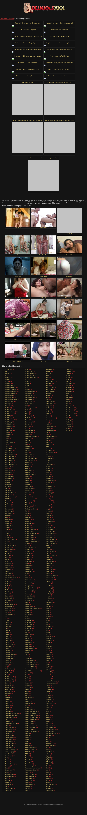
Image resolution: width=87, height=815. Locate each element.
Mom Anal (48, 379)
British (7, 594)
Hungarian (28, 628)
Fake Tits (27, 438)
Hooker (27, 610)
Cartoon (7, 630)
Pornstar (48, 501)
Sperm (47, 661)
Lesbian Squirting (30, 727)
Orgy (47, 440)
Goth (26, 563)
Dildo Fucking (9, 774)
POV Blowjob (49, 452)
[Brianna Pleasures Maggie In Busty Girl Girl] (27, 39)
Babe (6, 501)
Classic (7, 661)
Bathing (7, 523)
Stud (47, 693)
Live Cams (28, 735)
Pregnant (48, 507)
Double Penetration (30, 377)
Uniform (68, 369)
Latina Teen (28, 703)
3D (6, 371)
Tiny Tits (48, 760)
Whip (67, 400)
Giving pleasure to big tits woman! (27, 76)
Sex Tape (48, 598)
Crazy (6, 709)
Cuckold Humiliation (11, 723)
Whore (68, 402)
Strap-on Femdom (51, 681)
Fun (26, 511)
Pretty (47, 509)
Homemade (28, 606)
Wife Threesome (70, 416)
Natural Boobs (50, 402)
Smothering (49, 640)
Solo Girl (48, 652)
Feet (26, 452)
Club (6, 675)
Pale (47, 454)
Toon (47, 776)
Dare (6, 768)
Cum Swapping (9, 752)
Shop (47, 610)
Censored (8, 640)
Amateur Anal (9, 385)
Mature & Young (29, 774)
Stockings (48, 673)
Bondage (7, 580)
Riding (47, 557)
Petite (47, 474)
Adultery (7, 379)
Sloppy (48, 632)
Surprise (48, 701)
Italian (27, 652)
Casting (7, 634)
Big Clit (7, 541)
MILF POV (28, 752)
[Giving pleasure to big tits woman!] (27, 78)
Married (27, 760)
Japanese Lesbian (30, 665)
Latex (26, 699)
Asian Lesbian (9, 460)
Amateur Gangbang (10, 389)
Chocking (8, 650)
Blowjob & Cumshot (10, 578)
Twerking (48, 788)
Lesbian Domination (31, 713)
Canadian (8, 626)
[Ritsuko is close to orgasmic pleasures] (27, 26)
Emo (26, 406)
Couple (7, 705)
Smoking (48, 638)
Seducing (48, 592)
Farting (27, 442)
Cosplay (7, 697)
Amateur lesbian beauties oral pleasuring (43, 158)
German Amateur (30, 529)
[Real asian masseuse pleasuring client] (59, 99)
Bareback (8, 519)
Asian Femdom (9, 456)
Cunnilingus (8, 756)
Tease (47, 721)
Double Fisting (29, 375)
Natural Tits (49, 404)
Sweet (47, 705)
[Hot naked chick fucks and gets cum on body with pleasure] (27, 59)
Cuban (7, 719)
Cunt (6, 758)
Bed (6, 531)
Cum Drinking (9, 729)
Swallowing (49, 703)
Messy (27, 782)
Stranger (48, 677)
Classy (7, 665)
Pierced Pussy (50, 480)
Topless (48, 778)
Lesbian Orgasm (30, 725)
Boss (6, 588)
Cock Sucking (9, 681)
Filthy (26, 468)
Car (6, 628)
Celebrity (7, 638)
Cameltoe (8, 622)
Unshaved (69, 371)
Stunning (48, 697)
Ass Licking (8, 472)
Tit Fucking (49, 762)
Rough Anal (49, 569)
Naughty (48, 406)
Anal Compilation (10, 412)
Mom (47, 377)
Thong (47, 741)
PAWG (47, 446)
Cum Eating (8, 731)
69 (5, 375)
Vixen (67, 381)
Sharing (48, 604)
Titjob (47, 766)
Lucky (27, 739)
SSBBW (48, 582)
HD (26, 576)
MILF (26, 744)
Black (6, 561)
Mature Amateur (29, 776)
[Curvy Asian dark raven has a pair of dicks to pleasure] (27, 137)
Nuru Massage (50, 418)
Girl (26, 545)
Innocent (27, 638)
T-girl (47, 709)
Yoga (67, 428)
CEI (6, 618)
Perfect (48, 470)
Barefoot (7, 521)
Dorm (26, 369)
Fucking (27, 507)
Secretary (48, 590)
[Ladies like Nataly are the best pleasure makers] (59, 65)
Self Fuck (48, 594)
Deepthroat (8, 770)
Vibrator (68, 375)
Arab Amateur (9, 442)
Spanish (48, 656)
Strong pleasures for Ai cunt (59, 36)
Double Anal (28, 371)
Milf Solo (27, 788)
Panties (48, 456)
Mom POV (48, 383)
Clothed (7, 673)
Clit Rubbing (8, 669)
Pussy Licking (50, 533)
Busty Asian (8, 606)
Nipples (48, 412)
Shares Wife (49, 602)
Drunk (27, 383)
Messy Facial (29, 784)
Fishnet (27, 476)
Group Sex (28, 572)
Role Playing (49, 561)
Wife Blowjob (70, 408)
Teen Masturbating (51, 733)
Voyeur (68, 385)
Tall (47, 713)
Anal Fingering (9, 420)
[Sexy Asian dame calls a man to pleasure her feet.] (59, 45)
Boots (6, 584)
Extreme (27, 426)
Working (68, 420)
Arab (6, 440)
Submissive (49, 699)
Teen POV (48, 735)
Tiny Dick (48, 758)
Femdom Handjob (30, 458)
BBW (6, 489)
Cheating (7, 642)
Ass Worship (8, 478)
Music (47, 398)
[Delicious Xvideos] (43, 8)
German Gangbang (30, 533)
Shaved (48, 606)
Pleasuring (49, 493)
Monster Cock (50, 387)
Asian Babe (8, 452)
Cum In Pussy (9, 737)
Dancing (7, 766)
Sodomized (49, 646)
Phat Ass (48, 476)
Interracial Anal (29, 648)
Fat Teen (27, 450)
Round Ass (49, 572)
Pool (47, 499)
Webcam (68, 391)
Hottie (27, 618)
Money (48, 385)
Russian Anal (49, 578)
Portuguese (49, 503)
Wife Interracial (70, 414)
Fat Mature (28, 448)
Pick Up (48, 478)
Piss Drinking (49, 487)
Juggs (27, 677)
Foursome (28, 493)
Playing (48, 491)
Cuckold (7, 721)
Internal (27, 644)
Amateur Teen (9, 398)
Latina (27, 701)
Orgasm (48, 438)
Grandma (28, 565)
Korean (27, 689)
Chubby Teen (9, 659)
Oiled (47, 424)
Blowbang (8, 574)
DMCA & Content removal (47, 806)
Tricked (48, 782)
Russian (48, 574)
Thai (47, 737)
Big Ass (7, 537)
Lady (26, 695)
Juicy (26, 679)
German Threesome (31, 541)
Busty (6, 602)
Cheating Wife (9, 644)
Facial (27, 434)
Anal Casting (8, 410)
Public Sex (49, 519)
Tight (47, 750)
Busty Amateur (9, 604)
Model (47, 375)
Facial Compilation (30, 436)
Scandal (48, 584)
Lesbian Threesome (31, 731)
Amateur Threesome (11, 400)
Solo (47, 650)
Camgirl (7, 624)
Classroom (8, 663)
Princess (48, 511)
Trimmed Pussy (50, 784)
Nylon (47, 420)
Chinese (7, 648)
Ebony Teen (28, 402)
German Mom (29, 537)
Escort (27, 412)
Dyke (26, 387)
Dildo (6, 772)
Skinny (48, 622)
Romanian (49, 563)
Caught (7, 636)
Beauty (7, 529)
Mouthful (48, 393)
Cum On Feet (9, 746)
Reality (48, 547)
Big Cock (7, 543)
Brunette (7, 596)
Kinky (26, 681)
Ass (6, 468)
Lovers (27, 737)
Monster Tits (49, 389)
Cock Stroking (9, 679)
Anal (6, 408)
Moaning (48, 373)
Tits (47, 768)
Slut (47, 634)
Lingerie (27, 733)
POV (47, 448)
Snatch (48, 642)
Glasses (27, 553)
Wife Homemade (71, 412)
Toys (47, 780)
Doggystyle (8, 784)
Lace (26, 693)
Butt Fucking (8, 614)
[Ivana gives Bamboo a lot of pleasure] (59, 52)
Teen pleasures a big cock (27, 29)
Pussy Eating (49, 529)
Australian (8, 485)
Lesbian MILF (29, 721)
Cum (6, 725)
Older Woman (50, 430)
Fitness (27, 480)
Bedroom (7, 533)
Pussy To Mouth (50, 543)
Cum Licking (8, 739)
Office (47, 422)
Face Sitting (28, 432)
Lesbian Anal (29, 709)
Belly (6, 535)
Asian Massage (9, 464)
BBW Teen (8, 495)
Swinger (48, 707)
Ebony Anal (28, 393)
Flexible (27, 485)
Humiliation (28, 626)
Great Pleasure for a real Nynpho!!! (59, 69)
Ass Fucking (8, 470)
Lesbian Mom (29, 723)
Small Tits (48, 636)
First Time (28, 472)
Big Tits (7, 547)
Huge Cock (28, 624)
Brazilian (7, 592)
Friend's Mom (29, 505)
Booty (6, 586)
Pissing (48, 489)
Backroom (8, 505)
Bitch (6, 557)
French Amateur (29, 499)
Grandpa (27, 567)
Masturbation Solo (30, 770)
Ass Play (7, 474)
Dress (27, 381)
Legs (26, 705)
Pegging (48, 468)
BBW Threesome (10, 497)
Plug (47, 495)
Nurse (47, 416)
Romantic (48, 565)
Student (48, 695)
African (7, 381)
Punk (47, 523)
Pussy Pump (49, 537)
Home (27, 604)
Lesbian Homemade (31, 717)
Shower (48, 616)
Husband (28, 630)
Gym (26, 574)
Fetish (27, 462)
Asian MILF (8, 462)
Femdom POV (29, 460)
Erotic (27, 410)
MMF (26, 754)
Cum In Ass (8, 733)
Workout (68, 422)
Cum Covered (9, 727)
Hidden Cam (29, 596)
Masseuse (28, 764)
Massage (28, 762)
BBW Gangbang (9, 493)
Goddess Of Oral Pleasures (27, 62)
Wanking (68, 387)
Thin (47, 739)
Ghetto (27, 543)
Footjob (27, 491)
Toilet (47, 772)
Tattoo (47, 717)
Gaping (27, 525)
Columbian (8, 689)
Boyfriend (8, 590)
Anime (7, 436)
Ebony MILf (28, 400)
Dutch (27, 385)
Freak (27, 495)
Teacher (48, 719)
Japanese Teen (29, 669)
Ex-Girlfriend (28, 418)
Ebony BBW (28, 395)
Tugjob (48, 786)
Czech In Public (9, 764)
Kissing (27, 683)
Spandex (48, 654)
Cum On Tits (8, 748)
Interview (27, 650)
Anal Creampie (9, 414)
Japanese (28, 659)
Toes (47, 770)
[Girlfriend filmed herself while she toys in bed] (59, 78)
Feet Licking (28, 454)
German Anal (29, 531)
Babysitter (8, 503)
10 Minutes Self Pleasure (59, 29)
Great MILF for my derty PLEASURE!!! (27, 69)
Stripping (48, 689)
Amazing (7, 404)
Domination (8, 788)
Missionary (49, 369)
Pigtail (47, 485)
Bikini (6, 551)
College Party (9, 687)
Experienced (29, 422)
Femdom (27, 456)
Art (6, 444)
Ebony (27, 389)
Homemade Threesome (32, 608)
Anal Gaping (8, 424)
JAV (26, 654)
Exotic (27, 420)
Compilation (8, 691)
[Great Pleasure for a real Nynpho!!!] (59, 72)
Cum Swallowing (10, 750)
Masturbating (29, 766)
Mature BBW (28, 780)
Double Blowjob (29, 373)
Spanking (48, 659)
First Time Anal (29, 474)
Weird (67, 393)
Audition (7, 482)
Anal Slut (7, 428)
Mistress (48, 371)
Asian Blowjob (9, 454)
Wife (67, 404)
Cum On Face (9, 744)
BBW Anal (8, 491)
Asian (6, 446)
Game (27, 521)
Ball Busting (8, 509)
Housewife (28, 620)
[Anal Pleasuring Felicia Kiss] (59, 59)
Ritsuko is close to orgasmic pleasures (27, 23)
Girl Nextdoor (29, 547)
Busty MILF (8, 608)
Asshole (7, 480)
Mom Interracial (50, 381)
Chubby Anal (8, 656)
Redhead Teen (50, 551)
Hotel (26, 616)
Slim (47, 630)
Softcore (48, 648)
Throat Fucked (50, 746)
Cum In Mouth (9, 735)
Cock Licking (8, 677)
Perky (47, 472)
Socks (47, 644)
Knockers (28, 687)
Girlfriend (28, 549)
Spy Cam (48, 667)
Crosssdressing (9, 717)
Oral (47, 434)
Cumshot (7, 754)
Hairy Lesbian (29, 580)
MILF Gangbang (30, 748)
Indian (27, 636)
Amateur (7, 383)
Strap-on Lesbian (51, 683)
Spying (48, 669)
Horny (27, 612)
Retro (47, 553)
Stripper (48, 687)
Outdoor (48, 444)
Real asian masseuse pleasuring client (59, 82)
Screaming (49, 588)
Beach (7, 527)
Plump (47, 497)
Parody (48, 460)
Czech (7, 762)
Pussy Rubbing (50, 539)
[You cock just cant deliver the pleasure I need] (59, 26)
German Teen (29, 539)
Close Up (7, 671)
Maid (26, 756)
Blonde (7, 572)
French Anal (28, 501)
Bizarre (7, 559)
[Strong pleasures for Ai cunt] (59, 39)
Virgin (67, 379)
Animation (8, 434)
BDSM (7, 499)
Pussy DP (48, 527)
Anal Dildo (8, 418)
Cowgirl (7, 707)
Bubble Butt (8, 598)
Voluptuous (69, 383)
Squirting (48, 671)
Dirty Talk (7, 780)
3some (7, 373)
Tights (47, 754)
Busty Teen (8, 610)
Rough (48, 567)
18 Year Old (8, 369)
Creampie (8, 711)
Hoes (26, 602)
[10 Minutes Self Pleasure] (59, 32)
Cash (6, 632)
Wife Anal (68, 406)
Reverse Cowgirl (50, 555)
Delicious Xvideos (7, 19)
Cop (6, 695)
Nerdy (47, 410)
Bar (6, 517)
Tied (47, 748)
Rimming (48, 559)
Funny (27, 513)
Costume (7, 699)
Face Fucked (29, 430)
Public (47, 517)
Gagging (27, 519)
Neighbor (48, 408)
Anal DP (7, 416)
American (8, 406)
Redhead (48, 549)
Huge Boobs (28, 622)
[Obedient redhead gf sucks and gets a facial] (59, 137)
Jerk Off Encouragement (32, 671)
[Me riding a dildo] (27, 99)
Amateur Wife (9, 402)
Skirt (47, 624)
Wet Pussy (69, 398)
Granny (27, 569)
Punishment (49, 521)
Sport (47, 665)
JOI (26, 656)
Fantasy (27, 440)
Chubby (7, 652)
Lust (26, 741)
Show (47, 614)
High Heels (28, 598)
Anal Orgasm (9, 426)
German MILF (29, 535)
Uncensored (49, 790)
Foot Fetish (28, 487)
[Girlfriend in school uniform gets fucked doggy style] (27, 52)
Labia (27, 691)
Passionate (49, 464)
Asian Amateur (9, 448)
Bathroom (8, 525)
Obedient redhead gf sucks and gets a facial (59, 120)
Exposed (27, 424)
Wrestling (68, 426)
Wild (67, 418)
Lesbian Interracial (30, 719)
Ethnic (27, 414)
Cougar (7, 703)
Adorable (7, 377)
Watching (68, 389)
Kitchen (27, 685)
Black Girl (8, 565)
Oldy (47, 432)
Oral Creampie (50, 436)
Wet (67, 395)
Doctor (7, 782)
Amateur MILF (9, 395)
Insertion (27, 640)
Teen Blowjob (49, 727)
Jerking (27, 673)
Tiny (47, 756)
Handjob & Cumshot (31, 588)
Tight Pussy (49, 752)
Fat (26, 444)
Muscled (48, 395)
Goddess (27, 557)
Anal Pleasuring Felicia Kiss (59, 56)
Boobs (7, 582)
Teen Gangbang (50, 729)
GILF (26, 515)
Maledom (28, 758)
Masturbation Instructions (32, 768)
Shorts (47, 612)
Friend (27, 503)
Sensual (48, 596)
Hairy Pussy (28, 582)
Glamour (27, 551)
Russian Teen (50, 580)
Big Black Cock (9, 539)
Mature (27, 772)
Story (47, 675)
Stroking (48, 691)
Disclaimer (29, 806)
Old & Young (49, 426)
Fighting (27, 464)
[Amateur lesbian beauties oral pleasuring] (43, 175)
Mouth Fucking (50, 391)
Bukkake (7, 600)
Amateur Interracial (10, 391)
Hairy (26, 578)
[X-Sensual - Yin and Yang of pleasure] (27, 45)
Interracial (28, 646)
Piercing (48, 482)
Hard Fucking (29, 590)
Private (48, 513)
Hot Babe (28, 614)
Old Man (48, 428)
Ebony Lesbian (29, 398)
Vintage (68, 377)
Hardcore (28, 592)
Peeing (48, 466)
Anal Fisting (8, 422)
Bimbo (7, 553)
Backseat (7, 507)
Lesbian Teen (29, 729)
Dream (27, 379)
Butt (6, 612)
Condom (7, 693)
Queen (48, 545)
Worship (68, 424)
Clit (6, 667)
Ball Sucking (8, 513)
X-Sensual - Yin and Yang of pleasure (27, 43)
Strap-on (48, 679)
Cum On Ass (8, 741)
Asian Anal (8, 450)
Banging (7, 515)
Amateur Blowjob (10, 387)
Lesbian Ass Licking (31, 711)
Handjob (27, 586)
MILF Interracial (29, 750)
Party (47, 462)
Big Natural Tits (9, 545)
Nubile (47, 414)
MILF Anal (28, 746)
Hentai (27, 594)
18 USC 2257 (36, 806)
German (27, 527)
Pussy (47, 525)
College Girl (8, 685)
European (28, 416)
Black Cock (8, 563)
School (48, 586)
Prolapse (48, 515)
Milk (26, 790)
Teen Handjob (50, 731)
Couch (7, 701)
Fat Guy (27, 446)
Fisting (27, 478)
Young (68, 430)
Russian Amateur (50, 576)
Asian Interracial (9, 458)
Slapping (48, 626)
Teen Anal (48, 725)
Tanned (48, 715)
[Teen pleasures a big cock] (27, 32)
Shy (47, 618)
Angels (7, 432)
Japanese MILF (29, 667)
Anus (6, 438)
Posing (48, 505)
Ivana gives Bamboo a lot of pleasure (59, 49)
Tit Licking (48, 764)
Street (47, 685)
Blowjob (7, 576)
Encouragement (29, 408)
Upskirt (68, 373)
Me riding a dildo (27, 82)
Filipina (27, 466)
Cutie (6, 760)
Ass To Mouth (9, 476)
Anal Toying (8, 430)
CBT (6, 616)
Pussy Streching (50, 541)
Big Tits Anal (8, 549)
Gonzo (27, 559)
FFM (26, 428)
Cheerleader (8, 646)
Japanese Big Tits (30, 663)
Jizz (26, 675)
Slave (47, 628)
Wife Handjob (70, 410)
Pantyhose (49, 458)
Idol (26, 632)
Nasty (47, 400)
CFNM (7, 620)
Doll (6, 786)
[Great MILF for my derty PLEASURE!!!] (27, 72)
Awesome (8, 487)
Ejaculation (28, 404)
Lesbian (27, 707)
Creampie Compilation (11, 713)
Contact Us (57, 806)
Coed (6, 683)
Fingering (28, 470)
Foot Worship (29, 489)
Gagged (27, 517)
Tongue (48, 774)
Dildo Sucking (9, 776)
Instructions (28, 642)
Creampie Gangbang (11, 715)
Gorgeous (28, 561)
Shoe (47, 608)
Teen (47, 723)
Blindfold (7, 569)
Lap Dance (28, 697)
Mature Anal (28, 778)
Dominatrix (8, 790)
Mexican (27, 786)
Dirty (6, 778)
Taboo (47, 711)
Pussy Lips (49, 535)
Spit (47, 663)
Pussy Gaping (50, 531)
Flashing (27, 482)
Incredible (28, 634)
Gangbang (28, 523)
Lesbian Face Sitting (31, 715)
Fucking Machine (30, 509)
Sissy (47, 620)
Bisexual (7, 555)
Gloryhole (28, 555)
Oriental (48, 442)
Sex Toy (48, 600)
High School (28, 600)
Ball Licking (8, 511)
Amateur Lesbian (10, 393)
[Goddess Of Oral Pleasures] (27, 65)
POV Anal (48, 450)
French (27, 497)
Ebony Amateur (29, 391)
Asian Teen (8, 466)
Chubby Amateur (10, 654)
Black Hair (8, 567)
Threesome (49, 744)
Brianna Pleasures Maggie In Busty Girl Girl (27, 36)
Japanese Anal (29, 661)
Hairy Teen (28, 584)
